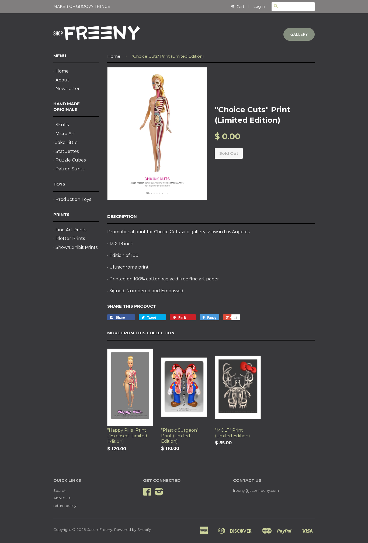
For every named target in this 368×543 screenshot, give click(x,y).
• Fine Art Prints (69, 229)
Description (122, 216)
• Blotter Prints (69, 238)
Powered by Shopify (132, 529)
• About (61, 80)
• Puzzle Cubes (69, 160)
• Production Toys (72, 199)
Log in (259, 6)
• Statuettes (66, 151)
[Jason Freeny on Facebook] (147, 493)
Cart (239, 6)
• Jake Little (65, 142)
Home (113, 56)
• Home (61, 71)
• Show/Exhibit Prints (75, 247)
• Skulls (61, 124)
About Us (61, 498)
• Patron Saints (68, 168)
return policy (64, 505)
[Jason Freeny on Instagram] (159, 493)
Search (59, 490)
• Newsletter (66, 88)
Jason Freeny (100, 529)
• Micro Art (64, 133)
